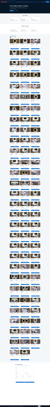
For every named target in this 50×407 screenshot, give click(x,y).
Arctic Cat (15, 37)
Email (16, 369)
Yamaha (20, 37)
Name (16, 367)
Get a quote (12, 10)
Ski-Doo (12, 37)
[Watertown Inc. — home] (4, 2)
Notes (16, 378)
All (10, 37)
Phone (25, 367)
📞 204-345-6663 (47, 0)
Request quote (14, 48)
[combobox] (20, 372)
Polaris (18, 37)
